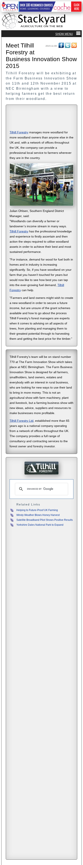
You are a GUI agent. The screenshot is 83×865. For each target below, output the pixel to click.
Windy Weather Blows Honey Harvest (38, 515)
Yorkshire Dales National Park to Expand (39, 524)
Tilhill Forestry (19, 132)
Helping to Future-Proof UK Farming (37, 510)
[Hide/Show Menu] (67, 34)
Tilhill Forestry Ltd (21, 420)
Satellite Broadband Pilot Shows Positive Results (44, 519)
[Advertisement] (41, 117)
